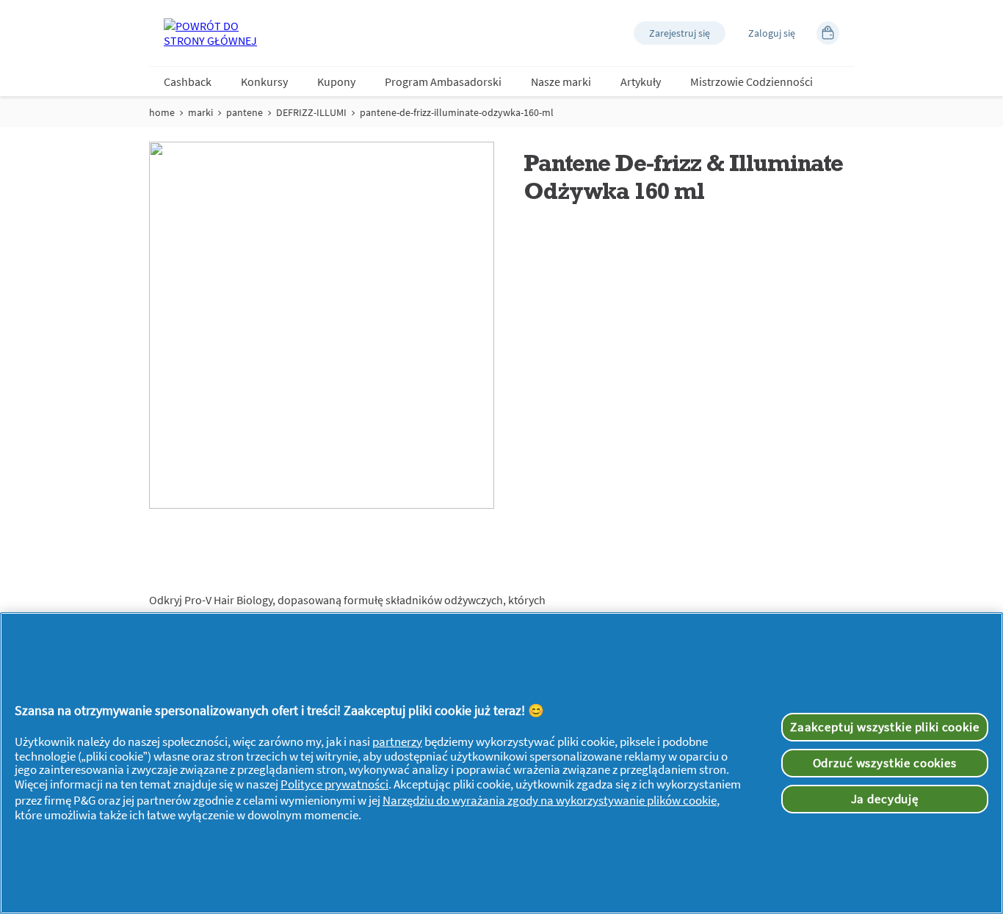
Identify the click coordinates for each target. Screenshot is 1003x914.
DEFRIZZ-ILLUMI (311, 112)
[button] (679, 33)
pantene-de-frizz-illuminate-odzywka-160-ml (457, 112)
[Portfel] (827, 33)
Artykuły (640, 81)
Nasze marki (561, 81)
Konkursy (264, 81)
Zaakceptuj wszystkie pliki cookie (885, 727)
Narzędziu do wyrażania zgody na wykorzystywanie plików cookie (550, 800)
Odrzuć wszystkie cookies (885, 763)
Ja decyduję (885, 799)
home (162, 112)
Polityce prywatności (334, 784)
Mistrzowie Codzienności (751, 81)
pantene (244, 112)
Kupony (336, 81)
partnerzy (397, 741)
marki (200, 112)
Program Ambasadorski (443, 81)
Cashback (187, 81)
